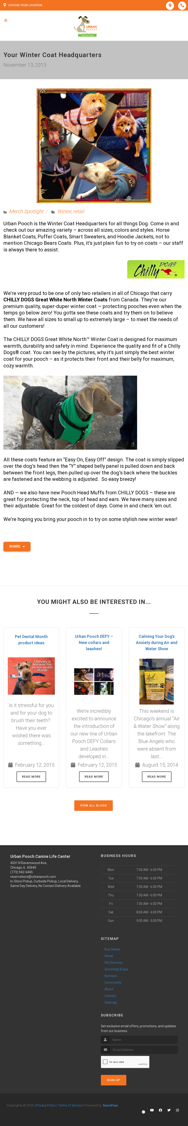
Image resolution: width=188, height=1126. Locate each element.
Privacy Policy (46, 1105)
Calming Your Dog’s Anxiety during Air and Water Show (156, 642)
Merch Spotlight (26, 211)
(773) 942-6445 (21, 872)
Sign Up (113, 1080)
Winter (64, 211)
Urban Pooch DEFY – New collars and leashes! (94, 642)
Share (15, 546)
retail (78, 211)
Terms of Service (70, 1105)
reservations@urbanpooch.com (33, 876)
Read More (31, 776)
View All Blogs (93, 805)
